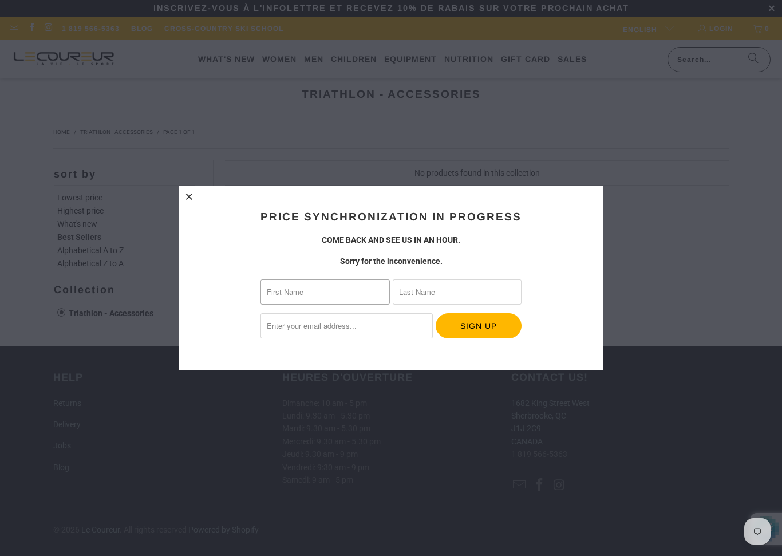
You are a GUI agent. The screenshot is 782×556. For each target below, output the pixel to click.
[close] (189, 196)
